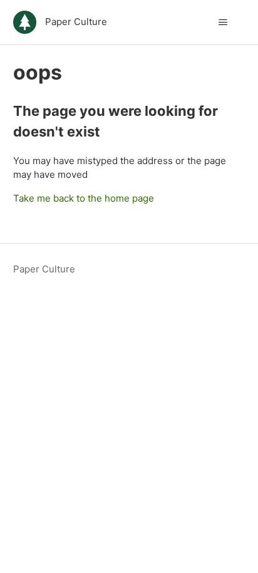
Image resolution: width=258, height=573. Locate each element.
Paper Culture (44, 269)
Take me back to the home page (83, 198)
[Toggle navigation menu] (222, 23)
